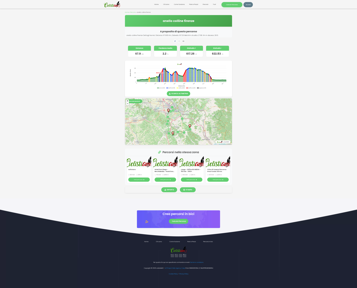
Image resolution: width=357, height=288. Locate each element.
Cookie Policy (173, 274)
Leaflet (215, 144)
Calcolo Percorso (232, 5)
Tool (214, 4)
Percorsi (205, 4)
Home (156, 4)
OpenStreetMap (222, 144)
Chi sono (166, 4)
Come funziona (179, 4)
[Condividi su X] (179, 41)
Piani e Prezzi (193, 4)
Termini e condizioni (196, 262)
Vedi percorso (138, 179)
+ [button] (127, 101)
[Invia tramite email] (183, 41)
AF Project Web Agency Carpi (175, 268)
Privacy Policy (183, 274)
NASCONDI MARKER (134, 101)
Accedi (248, 5)
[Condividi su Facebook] (175, 41)
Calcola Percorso (179, 221)
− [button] (127, 103)
